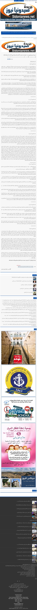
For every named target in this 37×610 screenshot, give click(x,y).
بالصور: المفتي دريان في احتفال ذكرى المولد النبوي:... (24, 512)
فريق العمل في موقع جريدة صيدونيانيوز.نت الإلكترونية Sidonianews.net (22, 277)
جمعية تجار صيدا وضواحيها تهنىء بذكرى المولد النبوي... (24, 552)
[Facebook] (19, 581)
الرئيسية (35, 37)
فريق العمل (19, 0)
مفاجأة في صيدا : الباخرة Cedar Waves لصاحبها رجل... (24, 530)
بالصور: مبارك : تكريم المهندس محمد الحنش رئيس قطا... (24, 534)
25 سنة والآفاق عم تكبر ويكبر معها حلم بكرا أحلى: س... (24, 501)
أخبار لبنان (32, 37)
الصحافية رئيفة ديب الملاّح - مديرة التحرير (27, 284)
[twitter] (17, 581)
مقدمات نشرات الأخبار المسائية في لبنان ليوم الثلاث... (24, 508)
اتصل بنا (15, 0)
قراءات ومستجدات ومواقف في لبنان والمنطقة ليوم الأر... (24, 505)
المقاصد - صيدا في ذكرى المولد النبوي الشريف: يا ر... (24, 548)
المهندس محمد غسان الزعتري (28, 292)
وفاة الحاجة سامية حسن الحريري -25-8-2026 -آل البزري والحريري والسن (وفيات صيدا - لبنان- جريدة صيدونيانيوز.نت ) (19, 300)
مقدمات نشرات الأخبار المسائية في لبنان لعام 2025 (22, 37)
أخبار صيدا (33, 32)
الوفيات (35, 298)
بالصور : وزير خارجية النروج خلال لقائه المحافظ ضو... (24, 526)
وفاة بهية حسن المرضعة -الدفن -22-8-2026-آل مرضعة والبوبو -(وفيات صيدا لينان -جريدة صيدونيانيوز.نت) (21, 307)
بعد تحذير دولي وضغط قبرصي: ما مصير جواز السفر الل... (24, 516)
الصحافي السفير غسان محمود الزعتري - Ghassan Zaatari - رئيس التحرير (22, 281)
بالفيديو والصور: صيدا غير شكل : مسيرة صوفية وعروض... (24, 555)
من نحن (22, 0)
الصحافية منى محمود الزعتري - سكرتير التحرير (26, 288)
